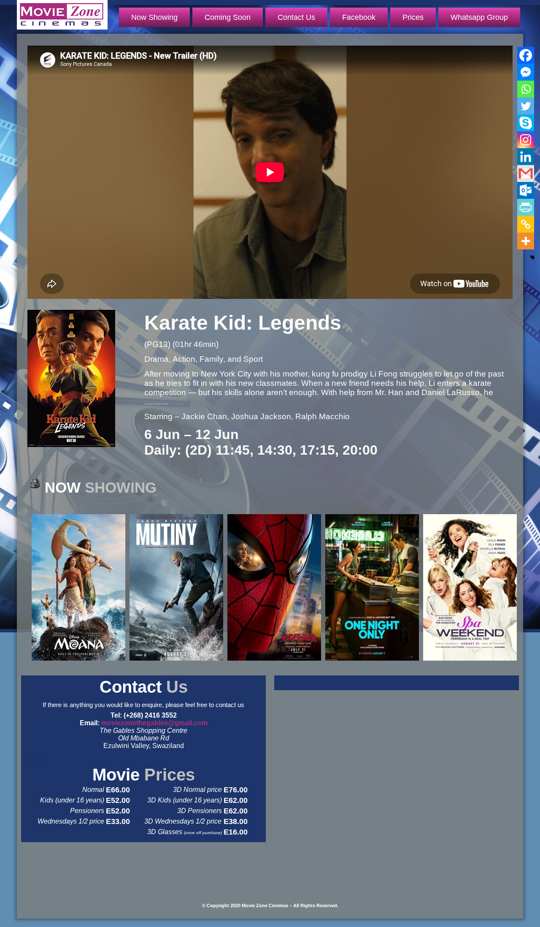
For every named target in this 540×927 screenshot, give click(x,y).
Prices (413, 17)
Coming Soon (228, 17)
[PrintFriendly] (525, 207)
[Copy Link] (525, 224)
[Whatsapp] (525, 89)
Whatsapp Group (479, 17)
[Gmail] (525, 173)
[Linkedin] (525, 156)
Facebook (358, 17)
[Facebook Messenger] (525, 72)
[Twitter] (525, 106)
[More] (525, 241)
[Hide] (532, 257)
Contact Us (296, 17)
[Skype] (525, 122)
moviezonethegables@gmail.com (154, 722)
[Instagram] (525, 139)
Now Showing (154, 17)
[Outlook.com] (525, 190)
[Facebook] (525, 55)
